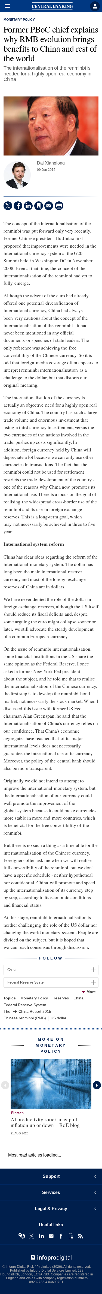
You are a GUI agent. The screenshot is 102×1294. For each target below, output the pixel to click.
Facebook (61, 1236)
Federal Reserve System (25, 1005)
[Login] (95, 6)
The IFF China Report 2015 (27, 1012)
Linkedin (41, 1236)
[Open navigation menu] (5, 6)
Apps (70, 1236)
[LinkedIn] (28, 205)
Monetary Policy (19, 20)
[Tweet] (8, 205)
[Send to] (48, 205)
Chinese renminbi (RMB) (25, 1018)
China (78, 998)
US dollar (58, 1018)
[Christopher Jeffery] (17, 175)
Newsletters (51, 1236)
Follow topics (21, 1236)
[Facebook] (18, 205)
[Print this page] (59, 205)
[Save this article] (38, 205)
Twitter (31, 1236)
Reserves (60, 998)
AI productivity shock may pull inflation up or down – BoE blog (45, 1122)
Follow (51, 958)
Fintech (17, 1113)
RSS (80, 1236)
